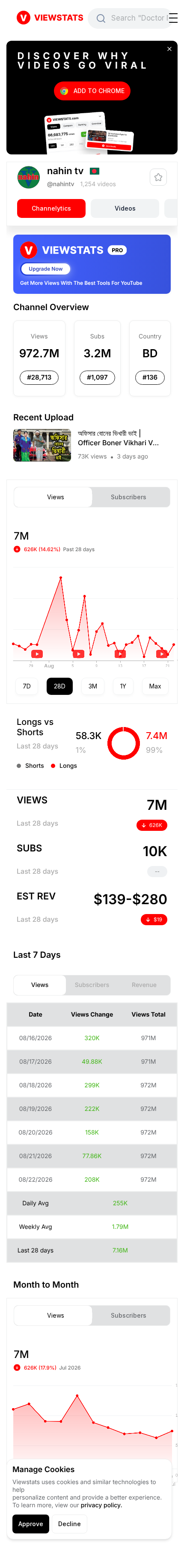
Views (55, 497)
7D (27, 686)
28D (59, 686)
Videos (125, 208)
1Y (123, 686)
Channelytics (51, 208)
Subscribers (128, 497)
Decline (69, 1523)
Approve (30, 1523)
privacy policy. (101, 1505)
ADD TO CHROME (99, 90)
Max (155, 686)
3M (93, 686)
